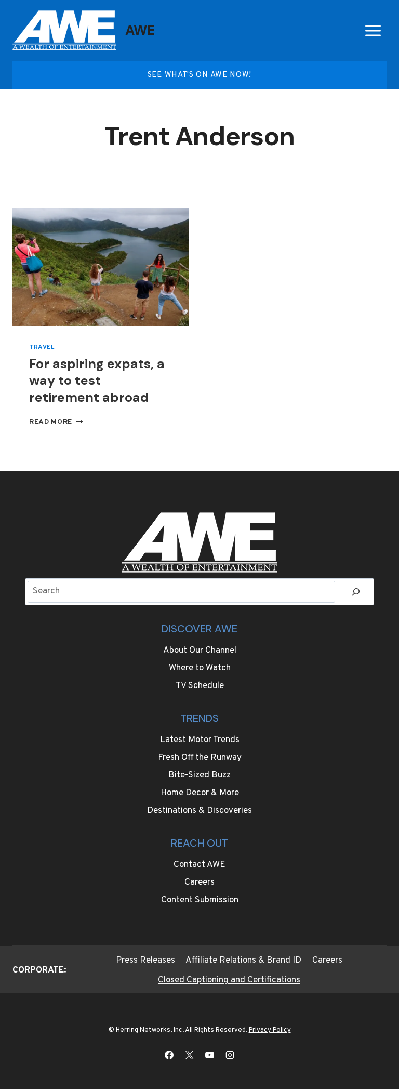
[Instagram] (230, 1055)
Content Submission (199, 900)
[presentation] (100, 267)
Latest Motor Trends (200, 740)
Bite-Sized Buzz (199, 775)
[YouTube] (210, 1055)
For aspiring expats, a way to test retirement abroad (97, 380)
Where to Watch (200, 668)
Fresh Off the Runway (200, 757)
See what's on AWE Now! (199, 75)
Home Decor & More (200, 793)
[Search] (355, 592)
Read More (56, 422)
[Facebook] (169, 1055)
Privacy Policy (270, 1030)
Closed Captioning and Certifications (229, 980)
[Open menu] (373, 30)
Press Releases (145, 960)
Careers (199, 882)
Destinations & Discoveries (199, 810)
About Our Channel (199, 650)
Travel (42, 347)
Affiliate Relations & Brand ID (243, 960)
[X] (189, 1055)
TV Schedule (200, 686)
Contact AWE (199, 865)
